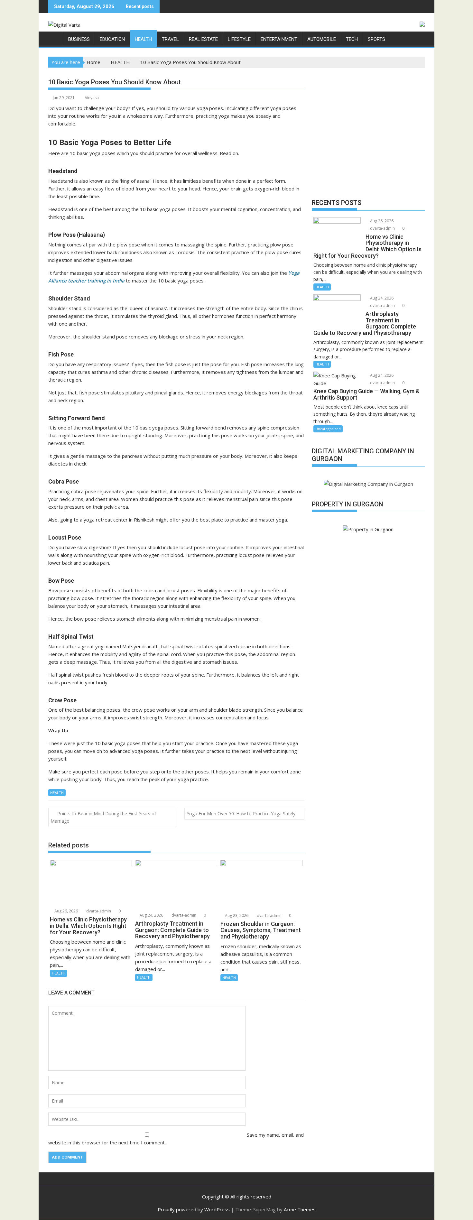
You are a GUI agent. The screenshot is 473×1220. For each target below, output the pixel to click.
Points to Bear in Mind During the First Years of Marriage (103, 817)
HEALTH (143, 39)
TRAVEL (170, 39)
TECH (352, 39)
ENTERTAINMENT (279, 39)
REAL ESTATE (203, 39)
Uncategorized (328, 428)
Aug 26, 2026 (65, 911)
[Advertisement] (368, 135)
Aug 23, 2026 (236, 915)
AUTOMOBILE (321, 39)
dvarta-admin (98, 911)
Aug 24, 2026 (151, 915)
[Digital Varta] (54, 38)
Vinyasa (92, 97)
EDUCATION (112, 39)
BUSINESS (79, 39)
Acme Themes (300, 1209)
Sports (376, 39)
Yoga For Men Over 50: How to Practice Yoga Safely (241, 813)
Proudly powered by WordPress (194, 1209)
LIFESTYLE (239, 39)
